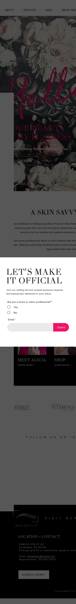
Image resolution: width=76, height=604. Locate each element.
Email (11, 319)
